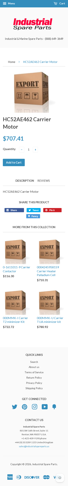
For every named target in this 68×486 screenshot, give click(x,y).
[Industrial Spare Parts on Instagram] (34, 406)
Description (24, 180)
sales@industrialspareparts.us (34, 446)
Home (11, 61)
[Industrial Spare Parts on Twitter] (14, 406)
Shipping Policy (34, 388)
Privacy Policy (34, 382)
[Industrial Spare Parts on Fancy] (54, 406)
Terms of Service (34, 372)
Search (34, 361)
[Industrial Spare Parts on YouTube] (45, 406)
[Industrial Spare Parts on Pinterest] (24, 406)
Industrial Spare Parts (44, 464)
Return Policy (34, 377)
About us (34, 367)
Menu (11, 3)
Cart (62, 3)
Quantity (9, 149)
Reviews (43, 180)
